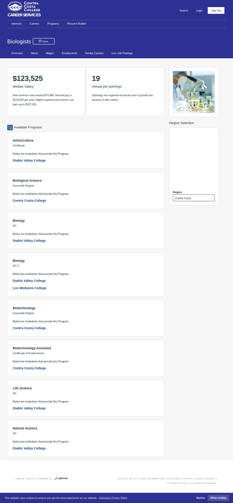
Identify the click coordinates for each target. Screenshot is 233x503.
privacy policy (127, 479)
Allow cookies (218, 498)
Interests (16, 23)
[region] (194, 159)
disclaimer (174, 479)
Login (199, 10)
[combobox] (175, 198)
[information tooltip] (35, 87)
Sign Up (216, 10)
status (187, 479)
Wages (50, 53)
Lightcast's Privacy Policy (113, 497)
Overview (17, 53)
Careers (34, 23)
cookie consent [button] (204, 479)
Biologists (19, 41)
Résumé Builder (76, 23)
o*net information (152, 479)
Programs (53, 23)
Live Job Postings (122, 53)
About (34, 53)
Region (177, 192)
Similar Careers (94, 53)
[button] (183, 10)
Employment (69, 53)
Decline (200, 498)
